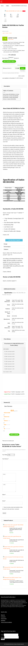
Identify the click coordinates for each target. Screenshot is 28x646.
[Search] (26, 1)
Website (2, 637)
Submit (2, 639)
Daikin (7, 5)
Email (4, 501)
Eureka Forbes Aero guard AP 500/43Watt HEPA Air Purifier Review (16, 529)
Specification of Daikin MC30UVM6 (10, 96)
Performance (7, 246)
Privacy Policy (4, 618)
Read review (10, 39)
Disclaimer (3, 620)
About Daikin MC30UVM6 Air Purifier (11, 94)
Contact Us (3, 616)
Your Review (5, 458)
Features (6, 249)
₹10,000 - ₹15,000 (8, 33)
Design (5, 244)
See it (22, 68)
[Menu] (1, 1)
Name (4, 494)
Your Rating (4, 454)
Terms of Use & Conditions (6, 622)
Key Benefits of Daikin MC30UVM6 (10, 97)
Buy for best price (9, 61)
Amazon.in (9, 68)
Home (2, 5)
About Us (3, 615)
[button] (14, 240)
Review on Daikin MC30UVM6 (9, 99)
